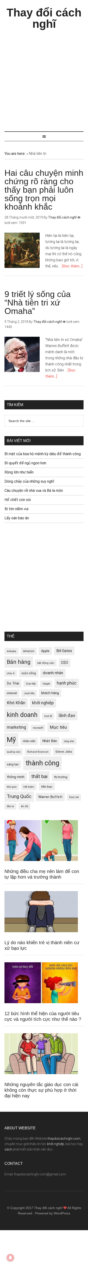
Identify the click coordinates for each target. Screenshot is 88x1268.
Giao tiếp (31, 683)
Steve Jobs (63, 751)
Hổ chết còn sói (17, 499)
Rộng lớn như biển (19, 472)
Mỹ (11, 740)
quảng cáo (13, 751)
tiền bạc (47, 786)
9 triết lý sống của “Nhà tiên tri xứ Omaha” (37, 302)
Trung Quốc (19, 796)
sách (8, 1149)
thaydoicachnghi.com (64, 1138)
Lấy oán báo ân (16, 518)
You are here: (14, 153)
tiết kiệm (28, 786)
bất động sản (45, 663)
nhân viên (29, 741)
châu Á (11, 673)
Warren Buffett (50, 797)
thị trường (60, 777)
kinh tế (48, 716)
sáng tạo (13, 764)
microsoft (38, 727)
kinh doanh (22, 715)
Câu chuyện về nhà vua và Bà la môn (33, 490)
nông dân (69, 741)
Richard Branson (38, 751)
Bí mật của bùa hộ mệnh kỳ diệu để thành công (42, 454)
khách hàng (50, 693)
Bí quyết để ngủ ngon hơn (25, 463)
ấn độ (24, 806)
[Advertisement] (44, 78)
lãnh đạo (67, 715)
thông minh (15, 777)
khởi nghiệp (43, 703)
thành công (42, 763)
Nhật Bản (49, 741)
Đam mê (74, 797)
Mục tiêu (58, 727)
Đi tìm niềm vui (16, 509)
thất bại (39, 776)
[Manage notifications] (10, 1257)
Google (46, 683)
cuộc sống (28, 673)
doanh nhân (53, 673)
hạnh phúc (67, 683)
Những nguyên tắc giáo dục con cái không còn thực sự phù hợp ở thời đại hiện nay (41, 1090)
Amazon (28, 651)
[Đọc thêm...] (72, 266)
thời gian (12, 786)
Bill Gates (64, 651)
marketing (16, 727)
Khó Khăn (16, 702)
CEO (64, 662)
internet (12, 693)
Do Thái (13, 683)
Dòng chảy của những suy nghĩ (29, 481)
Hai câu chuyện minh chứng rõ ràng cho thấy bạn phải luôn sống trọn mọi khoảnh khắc (43, 189)
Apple (45, 651)
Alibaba (11, 651)
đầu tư (10, 806)
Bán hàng (19, 662)
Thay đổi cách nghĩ (44, 18)
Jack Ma (29, 693)
